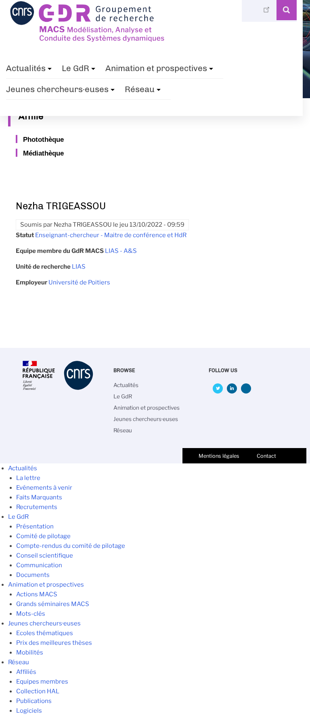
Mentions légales (219, 456)
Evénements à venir (44, 487)
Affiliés (26, 672)
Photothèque (43, 139)
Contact (266, 456)
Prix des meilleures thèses (54, 642)
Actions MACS (36, 594)
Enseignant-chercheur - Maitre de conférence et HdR (110, 235)
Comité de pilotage (43, 536)
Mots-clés (30, 613)
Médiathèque (43, 153)
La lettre (28, 478)
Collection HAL (37, 691)
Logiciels (29, 710)
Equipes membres (42, 681)
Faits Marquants (39, 497)
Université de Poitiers (79, 282)
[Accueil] (87, 39)
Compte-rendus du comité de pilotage (70, 545)
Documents (33, 575)
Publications (34, 701)
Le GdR (79, 70)
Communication (39, 565)
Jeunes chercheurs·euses (61, 91)
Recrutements (36, 507)
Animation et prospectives (160, 70)
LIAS (79, 266)
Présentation (35, 526)
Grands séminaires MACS (52, 604)
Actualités (30, 70)
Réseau (144, 91)
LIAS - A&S (121, 251)
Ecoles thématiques (44, 633)
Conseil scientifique (44, 555)
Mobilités (29, 652)
